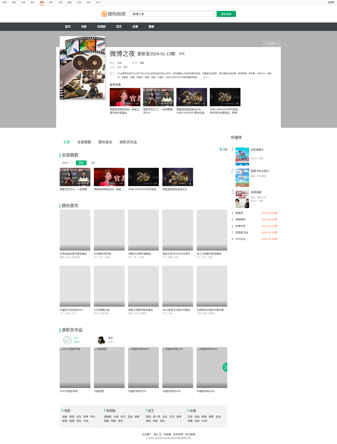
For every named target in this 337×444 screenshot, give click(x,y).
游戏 (148, 420)
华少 (119, 67)
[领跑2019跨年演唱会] (143, 230)
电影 (84, 26)
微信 (14, 2)
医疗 (51, 2)
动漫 (135, 26)
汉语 (60, 2)
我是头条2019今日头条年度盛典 (180, 253)
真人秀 (156, 416)
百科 (88, 2)
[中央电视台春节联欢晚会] (75, 230)
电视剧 (101, 26)
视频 (42, 2)
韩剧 (113, 420)
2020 (204, 420)
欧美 (64, 420)
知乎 (23, 2)
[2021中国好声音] (75, 367)
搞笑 (211, 416)
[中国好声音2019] (212, 367)
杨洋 (120, 420)
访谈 (164, 416)
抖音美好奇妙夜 (102, 253)
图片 (33, 2)
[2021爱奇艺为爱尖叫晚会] (177, 286)
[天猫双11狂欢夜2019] (75, 286)
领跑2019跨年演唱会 (139, 253)
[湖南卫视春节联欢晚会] (143, 286)
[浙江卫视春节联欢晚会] (212, 230)
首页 (68, 26)
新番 (204, 416)
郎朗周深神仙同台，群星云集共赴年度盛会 (117, 189)
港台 (78, 420)
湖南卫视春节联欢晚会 (140, 309)
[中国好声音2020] (143, 367)
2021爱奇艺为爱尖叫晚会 (176, 309)
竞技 (162, 420)
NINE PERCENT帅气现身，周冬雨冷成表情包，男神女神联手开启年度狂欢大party (225, 112)
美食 (178, 416)
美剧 (106, 420)
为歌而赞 (99, 391)
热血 (197, 416)
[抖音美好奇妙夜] (109, 230)
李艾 (125, 67)
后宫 (190, 416)
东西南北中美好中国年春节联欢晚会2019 (219, 309)
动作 (78, 416)
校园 (197, 420)
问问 (79, 2)
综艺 (119, 26)
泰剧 (137, 416)
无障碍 (331, 2)
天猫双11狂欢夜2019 (71, 309)
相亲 (155, 420)
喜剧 (64, 416)
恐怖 (85, 416)
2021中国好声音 (69, 391)
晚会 (142, 63)
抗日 (123, 416)
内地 (85, 420)
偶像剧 (107, 416)
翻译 (70, 2)
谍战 (130, 416)
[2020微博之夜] (109, 286)
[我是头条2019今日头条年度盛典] (177, 230)
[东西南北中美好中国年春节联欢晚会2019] (212, 286)
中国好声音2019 (206, 391)
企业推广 (147, 434)
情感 (148, 416)
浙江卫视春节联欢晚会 (209, 253)
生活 (171, 416)
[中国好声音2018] (177, 367)
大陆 (119, 63)
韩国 (71, 420)
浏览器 (167, 434)
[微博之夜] (82, 67)
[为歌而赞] (109, 367)
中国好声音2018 (171, 391)
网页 (5, 2)
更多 (205, 77)
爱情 (71, 416)
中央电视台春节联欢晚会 (73, 253)
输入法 (157, 434)
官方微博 (190, 434)
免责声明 (178, 434)
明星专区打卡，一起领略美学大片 (78, 189)
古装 (116, 416)
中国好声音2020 (137, 391)
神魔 (190, 420)
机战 (218, 416)
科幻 (92, 416)
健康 (151, 26)
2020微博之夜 (102, 309)
